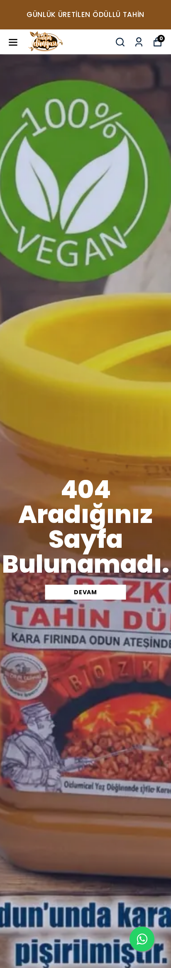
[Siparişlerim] (139, 42)
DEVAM (85, 592)
